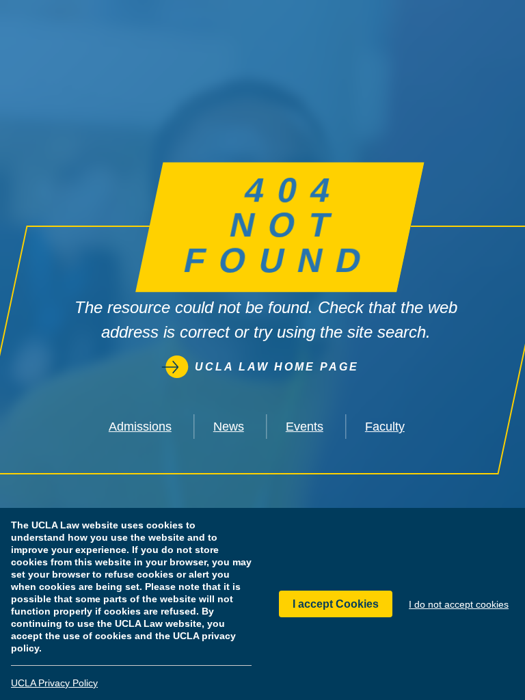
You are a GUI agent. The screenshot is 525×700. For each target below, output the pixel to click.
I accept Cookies (336, 604)
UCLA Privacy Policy (54, 682)
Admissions (140, 426)
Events (304, 426)
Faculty (385, 426)
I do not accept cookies (459, 604)
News (228, 426)
